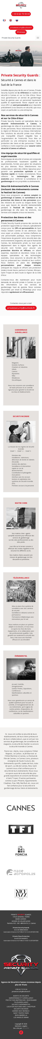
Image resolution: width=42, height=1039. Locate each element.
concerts (25, 776)
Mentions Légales (21, 1026)
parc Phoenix (19, 780)
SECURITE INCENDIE (21, 1009)
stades (24, 763)
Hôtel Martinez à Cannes (16, 756)
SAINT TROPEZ (18, 1013)
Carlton (18, 753)
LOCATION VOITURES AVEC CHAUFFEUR (21, 1007)
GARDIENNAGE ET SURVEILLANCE (21, 998)
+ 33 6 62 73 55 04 (21, 13)
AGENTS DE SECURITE (21, 996)
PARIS (27, 1013)
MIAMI (26, 1017)
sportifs (17, 763)
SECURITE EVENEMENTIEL (21, 1004)
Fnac (14, 783)
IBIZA (17, 1015)
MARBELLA (23, 1015)
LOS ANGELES (18, 1017)
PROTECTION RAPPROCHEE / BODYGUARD (21, 1000)
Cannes (24, 766)
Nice (30, 766)
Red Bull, (23, 783)
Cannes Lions (24, 758)
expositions (14, 776)
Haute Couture (25, 761)
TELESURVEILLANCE (21, 1002)
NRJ (17, 783)
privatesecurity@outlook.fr (21, 991)
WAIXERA (25, 1028)
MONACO (26, 1011)
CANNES (15, 1011)
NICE (20, 1011)
